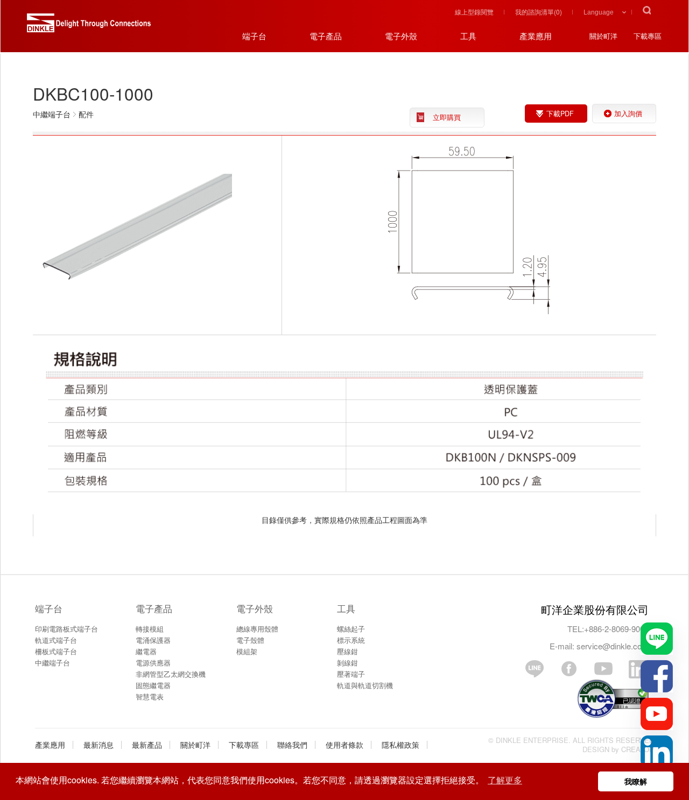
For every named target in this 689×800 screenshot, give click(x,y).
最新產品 (147, 744)
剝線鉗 (347, 662)
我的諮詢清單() (538, 11)
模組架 (246, 651)
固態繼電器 (153, 685)
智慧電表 (150, 696)
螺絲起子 (351, 629)
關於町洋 (195, 744)
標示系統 (351, 640)
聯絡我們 (292, 744)
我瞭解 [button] (635, 781)
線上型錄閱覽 (474, 11)
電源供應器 (153, 662)
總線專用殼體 (257, 629)
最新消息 (98, 744)
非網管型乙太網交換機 (171, 674)
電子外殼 (254, 608)
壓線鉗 (347, 651)
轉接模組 (150, 629)
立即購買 (447, 117)
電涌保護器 (153, 640)
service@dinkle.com (612, 646)
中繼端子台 (52, 662)
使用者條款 (344, 744)
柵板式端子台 (56, 651)
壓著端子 (351, 674)
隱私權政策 (400, 744)
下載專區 (244, 744)
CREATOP (637, 749)
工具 (346, 608)
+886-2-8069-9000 (616, 628)
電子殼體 (250, 640)
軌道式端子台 (56, 640)
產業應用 (50, 744)
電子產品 (154, 608)
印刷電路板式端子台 (66, 629)
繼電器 (146, 651)
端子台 (48, 608)
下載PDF (560, 113)
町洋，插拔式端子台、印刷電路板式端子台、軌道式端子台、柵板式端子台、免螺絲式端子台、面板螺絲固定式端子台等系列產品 (89, 26)
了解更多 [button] (505, 780)
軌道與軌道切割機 (365, 685)
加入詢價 (628, 113)
